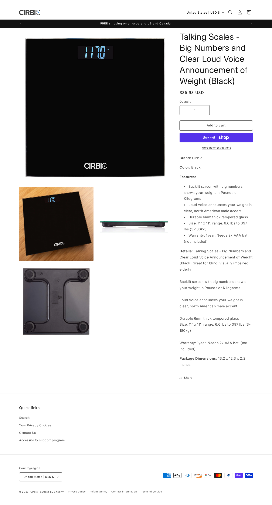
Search (24, 417)
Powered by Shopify (51, 491)
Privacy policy (77, 491)
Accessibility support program (42, 440)
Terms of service (151, 491)
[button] (230, 12)
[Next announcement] (251, 24)
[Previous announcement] (20, 24)
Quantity (185, 101)
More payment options (216, 147)
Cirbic (34, 491)
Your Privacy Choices (35, 425)
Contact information (124, 491)
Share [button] (188, 377)
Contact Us (27, 432)
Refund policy (98, 491)
